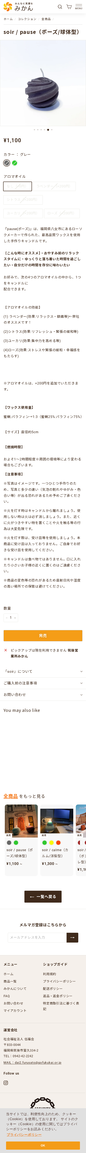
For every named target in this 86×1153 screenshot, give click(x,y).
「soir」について (18, 671)
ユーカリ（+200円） (23, 213)
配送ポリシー (53, 989)
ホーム (8, 19)
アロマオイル (15, 176)
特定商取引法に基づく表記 (61, 1006)
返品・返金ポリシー (58, 996)
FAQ (7, 996)
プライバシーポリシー (59, 981)
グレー (7, 163)
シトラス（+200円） (23, 200)
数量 (7, 608)
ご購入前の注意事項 (20, 683)
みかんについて (15, 989)
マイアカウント (15, 1011)
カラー (17, 154)
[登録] (72, 938)
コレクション (27, 19)
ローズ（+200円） (61, 213)
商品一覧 (10, 981)
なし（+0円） (17, 186)
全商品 (46, 19)
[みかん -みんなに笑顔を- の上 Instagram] (6, 1082)
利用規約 (49, 974)
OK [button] (43, 1145)
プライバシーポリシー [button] (24, 1134)
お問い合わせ (15, 695)
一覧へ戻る (46, 896)
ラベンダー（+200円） (54, 186)
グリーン (14, 163)
